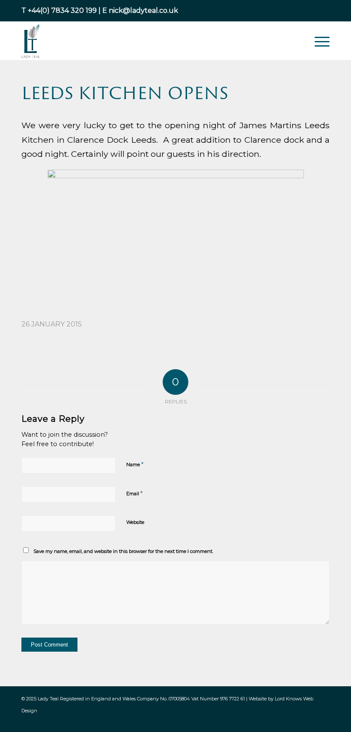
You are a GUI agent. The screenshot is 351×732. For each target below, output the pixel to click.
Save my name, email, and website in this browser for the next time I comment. (123, 551)
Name (134, 464)
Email (134, 493)
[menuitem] (318, 41)
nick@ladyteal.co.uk (143, 10)
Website (135, 522)
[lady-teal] (31, 41)
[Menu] (318, 41)
